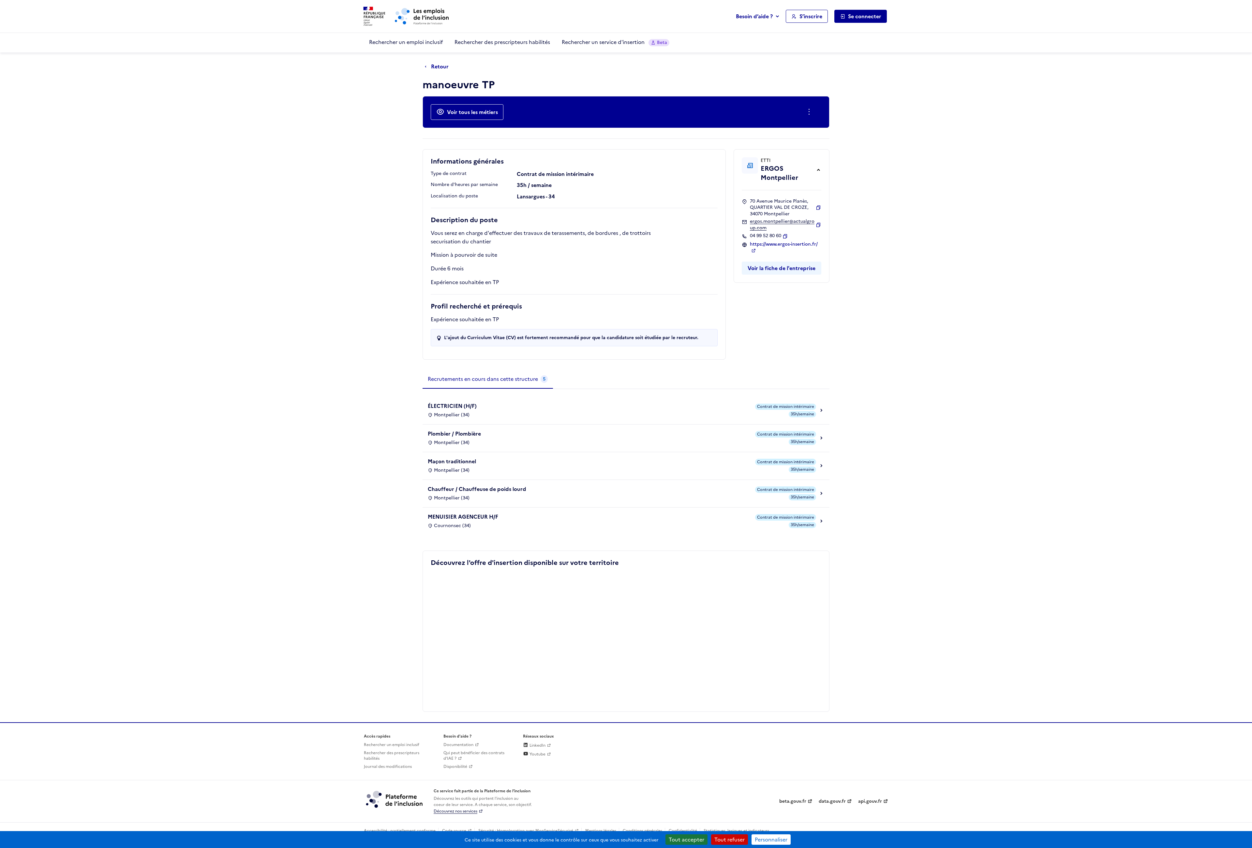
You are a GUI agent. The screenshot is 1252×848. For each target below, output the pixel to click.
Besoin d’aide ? (754, 16)
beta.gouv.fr (792, 801)
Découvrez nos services (455, 811)
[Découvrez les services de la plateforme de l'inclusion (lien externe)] (395, 799)
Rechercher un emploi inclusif (406, 42)
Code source (454, 831)
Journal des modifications (388, 766)
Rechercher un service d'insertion (614, 42)
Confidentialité (683, 831)
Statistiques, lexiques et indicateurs (736, 831)
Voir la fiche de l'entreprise (781, 268)
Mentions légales (600, 831)
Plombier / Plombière (454, 434)
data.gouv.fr (832, 801)
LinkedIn (537, 745)
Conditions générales (642, 831)
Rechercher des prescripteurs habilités (502, 42)
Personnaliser (771, 839)
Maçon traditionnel (452, 461)
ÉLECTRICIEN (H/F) (452, 406)
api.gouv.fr (870, 801)
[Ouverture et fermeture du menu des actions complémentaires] (810, 112)
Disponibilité (455, 766)
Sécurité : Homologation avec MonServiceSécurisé (525, 831)
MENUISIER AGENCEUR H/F (463, 517)
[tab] (488, 379)
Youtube (537, 754)
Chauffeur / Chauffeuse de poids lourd (477, 489)
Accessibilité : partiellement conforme (400, 831)
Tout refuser (729, 839)
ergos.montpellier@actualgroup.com (782, 224)
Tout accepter (686, 839)
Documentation (458, 745)
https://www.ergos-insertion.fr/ (784, 244)
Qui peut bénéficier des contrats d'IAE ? (473, 755)
